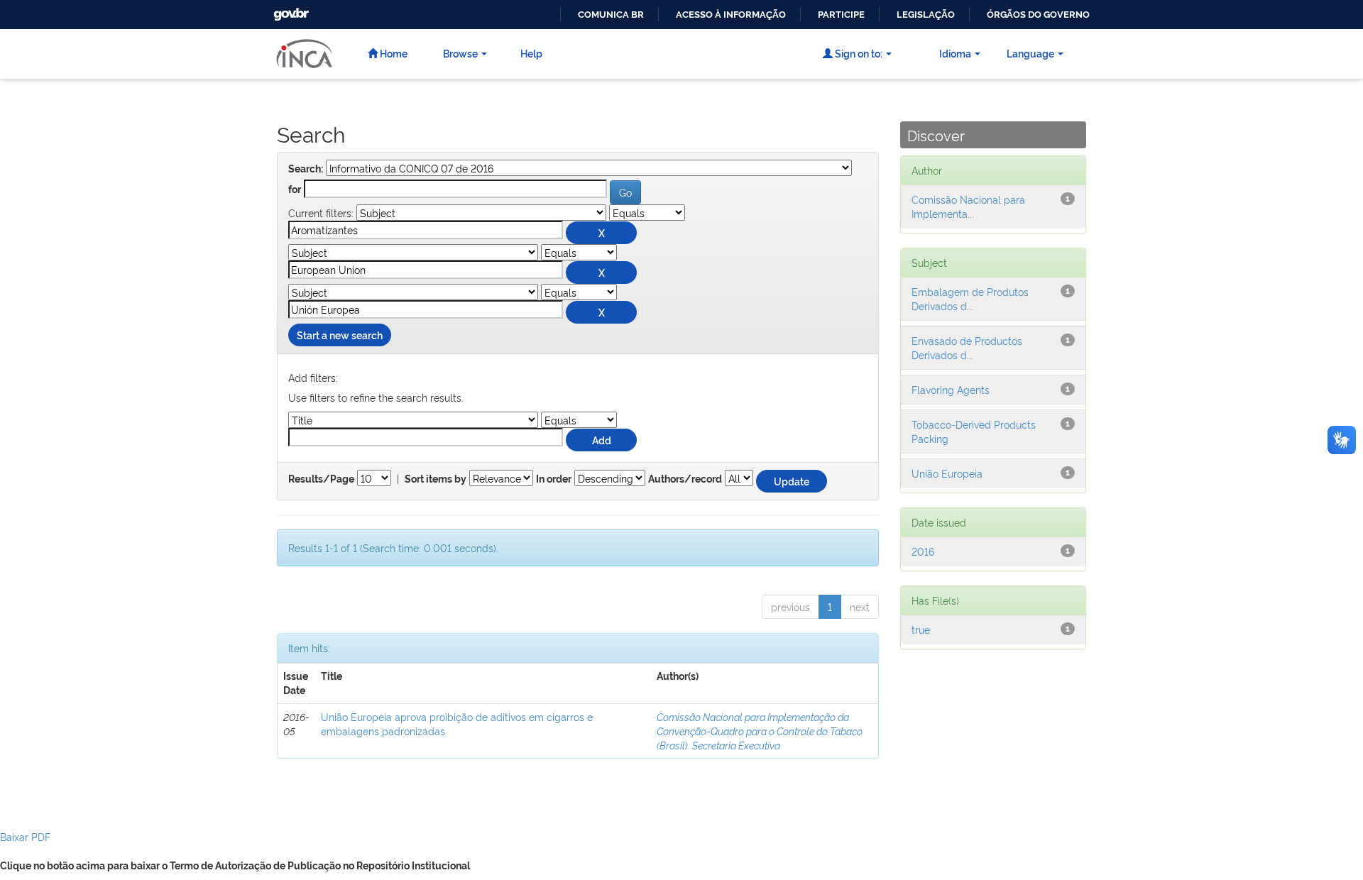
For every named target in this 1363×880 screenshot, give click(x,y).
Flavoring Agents (951, 389)
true (921, 629)
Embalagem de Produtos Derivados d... (970, 298)
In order (553, 479)
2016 (923, 551)
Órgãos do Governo (1038, 14)
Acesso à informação (731, 14)
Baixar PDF (25, 836)
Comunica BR (611, 14)
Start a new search (340, 334)
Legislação (926, 14)
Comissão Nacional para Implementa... (968, 206)
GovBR (289, 10)
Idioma (955, 53)
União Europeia (947, 473)
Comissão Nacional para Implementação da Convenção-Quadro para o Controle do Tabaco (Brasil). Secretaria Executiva (760, 731)
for (294, 189)
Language (1030, 53)
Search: (305, 169)
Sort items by (435, 479)
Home (392, 53)
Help (531, 53)
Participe (841, 14)
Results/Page (321, 479)
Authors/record (685, 479)
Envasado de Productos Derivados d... (967, 347)
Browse (460, 53)
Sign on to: (857, 53)
